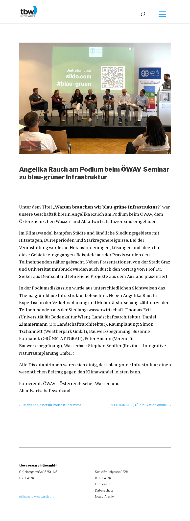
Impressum (103, 484)
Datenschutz (104, 490)
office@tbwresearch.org (36, 496)
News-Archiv (104, 496)
